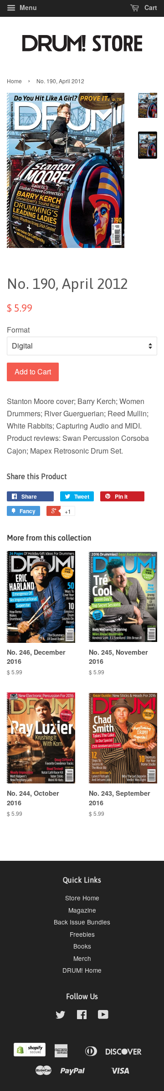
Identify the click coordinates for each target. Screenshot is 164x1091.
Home (14, 81)
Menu (27, 7)
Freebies (82, 934)
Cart (150, 7)
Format (18, 329)
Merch (82, 958)
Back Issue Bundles (82, 921)
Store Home (82, 897)
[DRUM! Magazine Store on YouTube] (103, 1015)
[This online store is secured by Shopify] (30, 1053)
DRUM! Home (82, 970)
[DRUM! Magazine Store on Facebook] (82, 1015)
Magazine (82, 909)
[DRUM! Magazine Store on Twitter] (61, 1015)
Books (82, 945)
